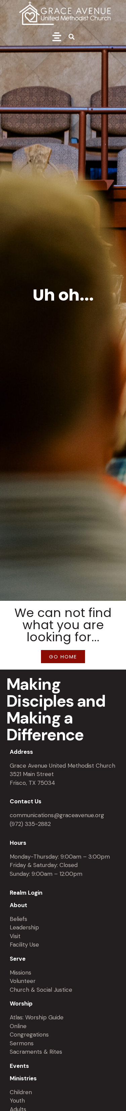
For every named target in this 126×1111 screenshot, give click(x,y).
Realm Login (26, 892)
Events (19, 1066)
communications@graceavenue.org (57, 815)
